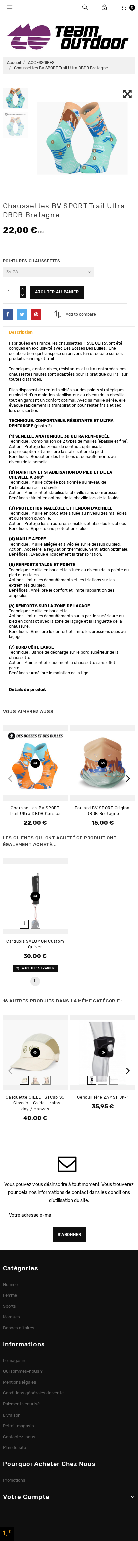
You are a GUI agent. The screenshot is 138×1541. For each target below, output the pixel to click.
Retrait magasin (18, 1425)
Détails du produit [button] (27, 689)
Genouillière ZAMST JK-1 (103, 1097)
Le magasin (14, 1360)
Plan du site (14, 1447)
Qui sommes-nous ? (23, 1371)
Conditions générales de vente (33, 1392)
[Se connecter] (104, 7)
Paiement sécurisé (21, 1403)
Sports (9, 1306)
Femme (10, 1295)
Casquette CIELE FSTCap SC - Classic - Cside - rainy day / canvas (35, 1103)
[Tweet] (22, 314)
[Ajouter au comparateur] (35, 981)
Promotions (14, 1480)
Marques (11, 1316)
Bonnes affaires (19, 1327)
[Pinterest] (36, 314)
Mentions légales (20, 1382)
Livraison (12, 1415)
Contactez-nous (19, 1436)
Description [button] (21, 332)
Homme (10, 1284)
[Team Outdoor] (69, 36)
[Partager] (8, 314)
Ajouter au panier (57, 292)
